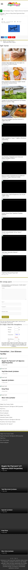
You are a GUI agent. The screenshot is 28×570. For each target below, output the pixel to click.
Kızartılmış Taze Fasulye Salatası (8, 421)
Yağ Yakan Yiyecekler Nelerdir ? (10, 252)
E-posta (4, 306)
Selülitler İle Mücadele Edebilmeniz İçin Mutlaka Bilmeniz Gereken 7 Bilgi (14, 101)
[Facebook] (14, 558)
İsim (3, 301)
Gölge (4, 21)
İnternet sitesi (5, 311)
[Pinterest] (15, 558)
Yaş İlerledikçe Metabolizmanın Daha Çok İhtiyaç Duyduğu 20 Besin (12, 157)
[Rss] (10, 558)
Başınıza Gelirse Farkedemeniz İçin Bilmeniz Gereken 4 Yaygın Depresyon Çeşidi (13, 176)
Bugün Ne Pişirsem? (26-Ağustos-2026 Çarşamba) (11, 406)
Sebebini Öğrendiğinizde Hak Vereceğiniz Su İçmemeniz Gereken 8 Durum (13, 63)
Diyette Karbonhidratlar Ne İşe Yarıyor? (12, 232)
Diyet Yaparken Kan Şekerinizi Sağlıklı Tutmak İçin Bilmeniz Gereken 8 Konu (13, 82)
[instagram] (17, 558)
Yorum (20, 21)
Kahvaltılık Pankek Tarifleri (6, 417)
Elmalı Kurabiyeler (4, 413)
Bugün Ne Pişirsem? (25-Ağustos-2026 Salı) (10, 419)
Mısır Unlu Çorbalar (4, 410)
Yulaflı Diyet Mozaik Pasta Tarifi (10, 272)
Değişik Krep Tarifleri (4, 415)
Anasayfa (2, 13)
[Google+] (12, 558)
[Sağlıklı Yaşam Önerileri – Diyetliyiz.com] (14, 4)
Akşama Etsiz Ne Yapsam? (6, 424)
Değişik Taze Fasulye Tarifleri (6, 404)
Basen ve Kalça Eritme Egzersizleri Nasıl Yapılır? (9, 41)
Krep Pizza (2, 408)
